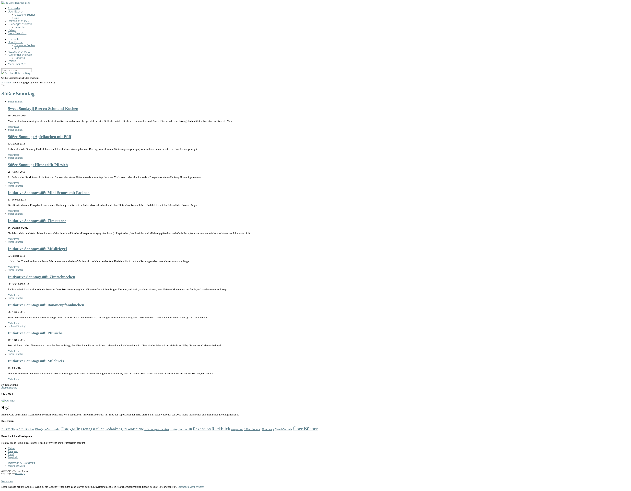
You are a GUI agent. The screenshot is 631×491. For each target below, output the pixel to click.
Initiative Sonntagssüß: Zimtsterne (37, 221)
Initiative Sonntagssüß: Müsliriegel (37, 249)
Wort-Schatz (283, 429)
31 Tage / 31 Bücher (20, 429)
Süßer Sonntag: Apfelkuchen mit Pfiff (39, 136)
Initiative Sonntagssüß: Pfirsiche (35, 333)
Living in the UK (181, 429)
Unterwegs (268, 429)
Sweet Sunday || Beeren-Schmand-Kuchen (43, 108)
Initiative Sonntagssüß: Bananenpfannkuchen (46, 305)
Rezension (202, 428)
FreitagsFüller (92, 428)
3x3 (4, 429)
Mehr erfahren (196, 486)
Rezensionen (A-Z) (19, 20)
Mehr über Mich (17, 33)
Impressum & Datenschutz (21, 462)
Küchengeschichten (20, 24)
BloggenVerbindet (47, 429)
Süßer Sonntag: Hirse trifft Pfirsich (38, 165)
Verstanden (183, 486)
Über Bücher (15, 11)
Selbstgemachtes (237, 430)
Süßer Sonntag (15, 101)
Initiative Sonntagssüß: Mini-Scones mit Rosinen (49, 192)
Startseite (14, 8)
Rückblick (220, 428)
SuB (16, 17)
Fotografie (70, 428)
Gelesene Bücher (24, 14)
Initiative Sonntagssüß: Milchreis (36, 361)
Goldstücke (135, 429)
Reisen (12, 30)
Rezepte (19, 27)
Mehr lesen (13, 126)
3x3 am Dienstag (16, 326)
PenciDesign (20, 473)
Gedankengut (115, 429)
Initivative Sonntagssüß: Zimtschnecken (41, 277)
